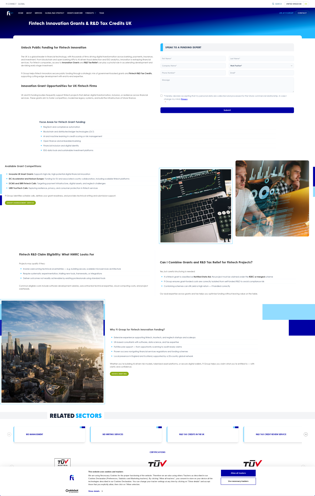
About (29, 13)
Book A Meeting (119, 374)
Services (38, 13)
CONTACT (302, 13)
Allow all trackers (238, 473)
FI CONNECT (11, 4)
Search (278, 4)
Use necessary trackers (238, 481)
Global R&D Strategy (54, 13)
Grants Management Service (20, 203)
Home (20, 13)
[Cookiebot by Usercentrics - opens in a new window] (72, 491)
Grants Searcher (75, 13)
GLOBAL (21, 4)
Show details (94, 491)
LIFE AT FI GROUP (286, 13)
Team (101, 13)
